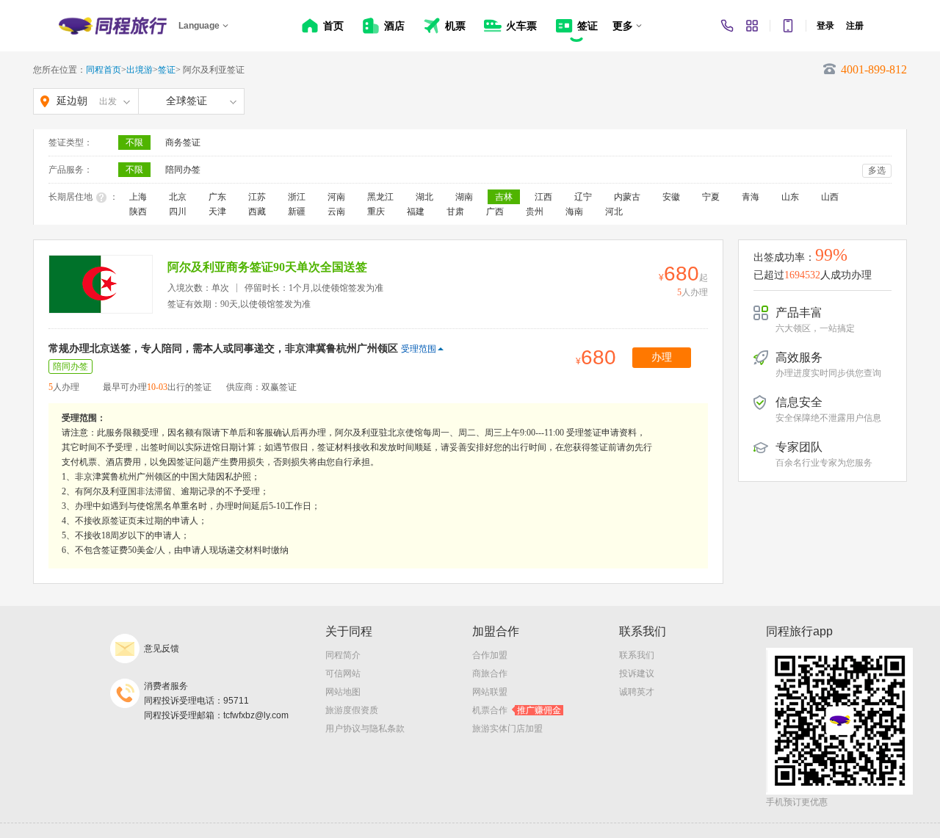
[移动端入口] (788, 25)
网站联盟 (489, 692)
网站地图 (343, 692)
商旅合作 (489, 673)
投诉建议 (636, 673)
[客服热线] (727, 25)
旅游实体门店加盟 (507, 728)
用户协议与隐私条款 (365, 728)
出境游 (139, 70)
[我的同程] (752, 25)
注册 (855, 25)
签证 (167, 70)
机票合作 (516, 710)
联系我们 (636, 655)
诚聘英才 (636, 692)
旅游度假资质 (351, 710)
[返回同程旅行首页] (113, 26)
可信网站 (343, 673)
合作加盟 (489, 655)
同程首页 (103, 70)
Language (199, 26)
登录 (825, 25)
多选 (877, 170)
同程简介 (343, 655)
